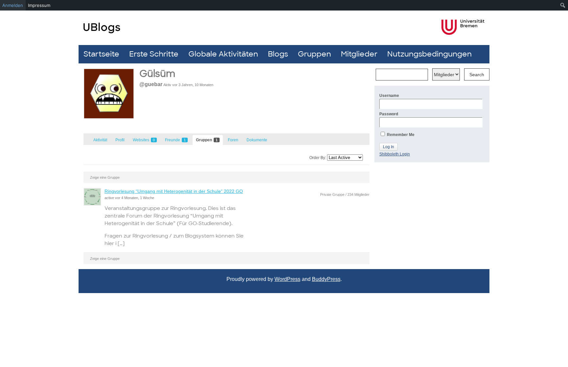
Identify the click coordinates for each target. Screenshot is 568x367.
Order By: (317, 157)
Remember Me (400, 134)
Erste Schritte (153, 54)
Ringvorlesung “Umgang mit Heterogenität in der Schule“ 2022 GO (174, 191)
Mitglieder (359, 54)
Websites (144, 140)
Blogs (278, 54)
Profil (120, 140)
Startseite (101, 54)
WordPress (287, 279)
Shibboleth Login (394, 154)
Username (389, 95)
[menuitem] (563, 5)
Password (388, 114)
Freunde (175, 140)
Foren (233, 140)
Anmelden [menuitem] (12, 5)
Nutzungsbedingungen (429, 54)
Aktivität (100, 140)
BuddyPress (326, 279)
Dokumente (257, 140)
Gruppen (314, 54)
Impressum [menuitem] (39, 5)
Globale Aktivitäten (223, 54)
